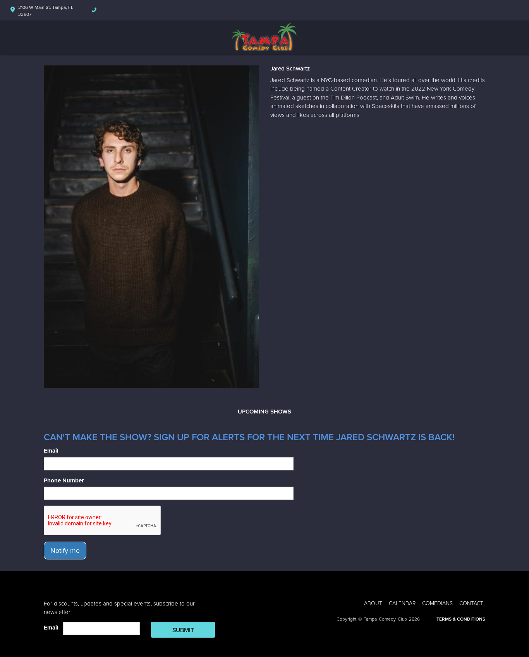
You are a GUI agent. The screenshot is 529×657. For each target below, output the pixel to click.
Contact (471, 603)
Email (51, 450)
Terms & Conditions (460, 619)
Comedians (437, 603)
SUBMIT (183, 630)
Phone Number (64, 480)
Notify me (65, 550)
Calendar (402, 603)
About (373, 603)
